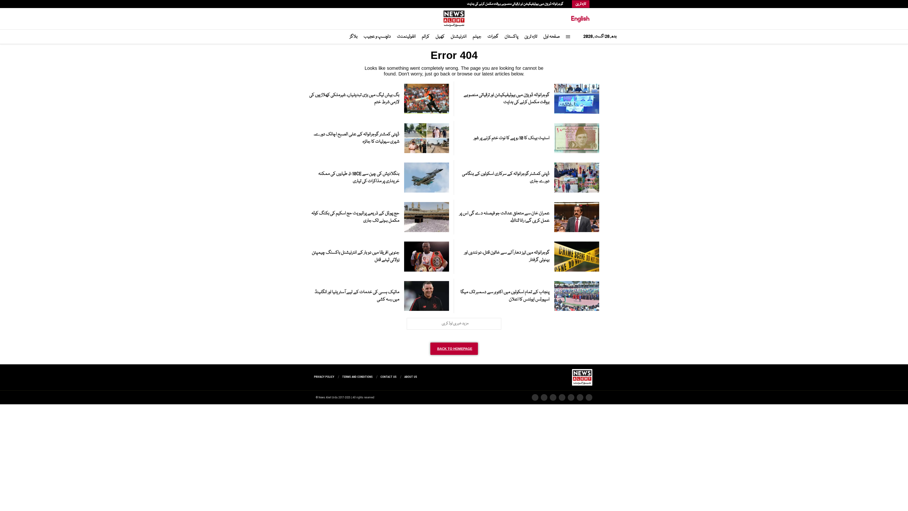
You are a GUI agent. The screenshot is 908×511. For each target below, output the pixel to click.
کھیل (440, 36)
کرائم (425, 36)
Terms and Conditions (357, 377)
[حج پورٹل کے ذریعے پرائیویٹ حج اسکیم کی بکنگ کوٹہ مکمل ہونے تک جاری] (426, 217)
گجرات (493, 36)
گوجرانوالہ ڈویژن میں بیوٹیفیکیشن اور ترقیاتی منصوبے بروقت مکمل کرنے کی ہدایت (515, 4)
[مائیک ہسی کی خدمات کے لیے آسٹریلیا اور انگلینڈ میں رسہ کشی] (426, 296)
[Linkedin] (535, 397)
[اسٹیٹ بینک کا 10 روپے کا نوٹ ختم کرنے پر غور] (576, 138)
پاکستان (511, 36)
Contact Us (388, 377)
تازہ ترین (530, 36)
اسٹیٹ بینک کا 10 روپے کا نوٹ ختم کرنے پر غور (512, 138)
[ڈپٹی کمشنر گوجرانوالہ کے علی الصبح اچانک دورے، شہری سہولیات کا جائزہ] (426, 138)
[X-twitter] (580, 397)
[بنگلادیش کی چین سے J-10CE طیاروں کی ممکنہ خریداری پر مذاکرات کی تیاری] (426, 178)
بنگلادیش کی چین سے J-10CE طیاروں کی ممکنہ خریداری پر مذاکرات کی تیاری (358, 177)
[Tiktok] (553, 397)
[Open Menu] (568, 37)
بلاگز (354, 36)
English (580, 18)
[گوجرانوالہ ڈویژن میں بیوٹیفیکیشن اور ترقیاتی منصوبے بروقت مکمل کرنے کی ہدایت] (576, 99)
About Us (410, 377)
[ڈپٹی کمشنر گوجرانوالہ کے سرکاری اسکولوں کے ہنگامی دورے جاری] (576, 178)
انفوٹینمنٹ (406, 36)
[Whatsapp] (571, 397)
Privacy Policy (324, 377)
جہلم (477, 36)
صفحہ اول (551, 36)
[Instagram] (589, 397)
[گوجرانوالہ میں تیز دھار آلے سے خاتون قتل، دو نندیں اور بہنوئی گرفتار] (576, 257)
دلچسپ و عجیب (377, 36)
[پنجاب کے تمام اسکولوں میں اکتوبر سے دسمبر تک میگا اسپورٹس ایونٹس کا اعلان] (576, 296)
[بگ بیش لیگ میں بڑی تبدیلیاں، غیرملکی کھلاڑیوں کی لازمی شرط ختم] (426, 99)
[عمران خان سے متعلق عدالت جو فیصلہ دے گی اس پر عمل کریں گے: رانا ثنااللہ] (576, 217)
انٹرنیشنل (459, 36)
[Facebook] (544, 397)
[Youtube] (562, 397)
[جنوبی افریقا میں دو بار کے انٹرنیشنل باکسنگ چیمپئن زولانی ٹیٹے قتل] (426, 257)
